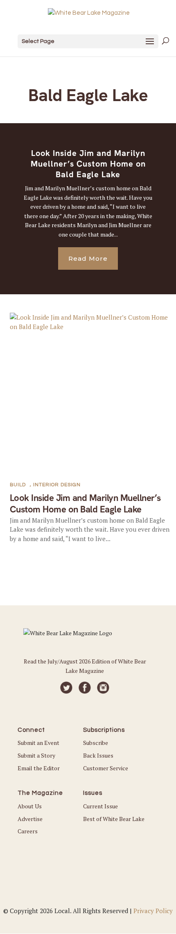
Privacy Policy (153, 911)
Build (18, 484)
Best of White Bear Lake (113, 819)
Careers (28, 831)
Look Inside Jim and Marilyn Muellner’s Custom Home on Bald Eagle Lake (88, 164)
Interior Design (57, 484)
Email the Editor (39, 768)
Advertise (30, 819)
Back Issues (98, 755)
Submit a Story (36, 755)
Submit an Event (38, 743)
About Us (30, 806)
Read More (88, 258)
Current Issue (100, 806)
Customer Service (105, 768)
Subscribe (95, 743)
